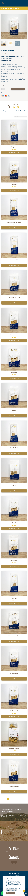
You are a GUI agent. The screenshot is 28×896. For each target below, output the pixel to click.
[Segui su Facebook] (12, 862)
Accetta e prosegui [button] (10, 892)
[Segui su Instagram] (15, 862)
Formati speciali (8, 85)
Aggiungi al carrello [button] (14, 152)
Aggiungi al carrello (17, 88)
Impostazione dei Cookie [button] (11, 890)
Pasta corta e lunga (15, 85)
